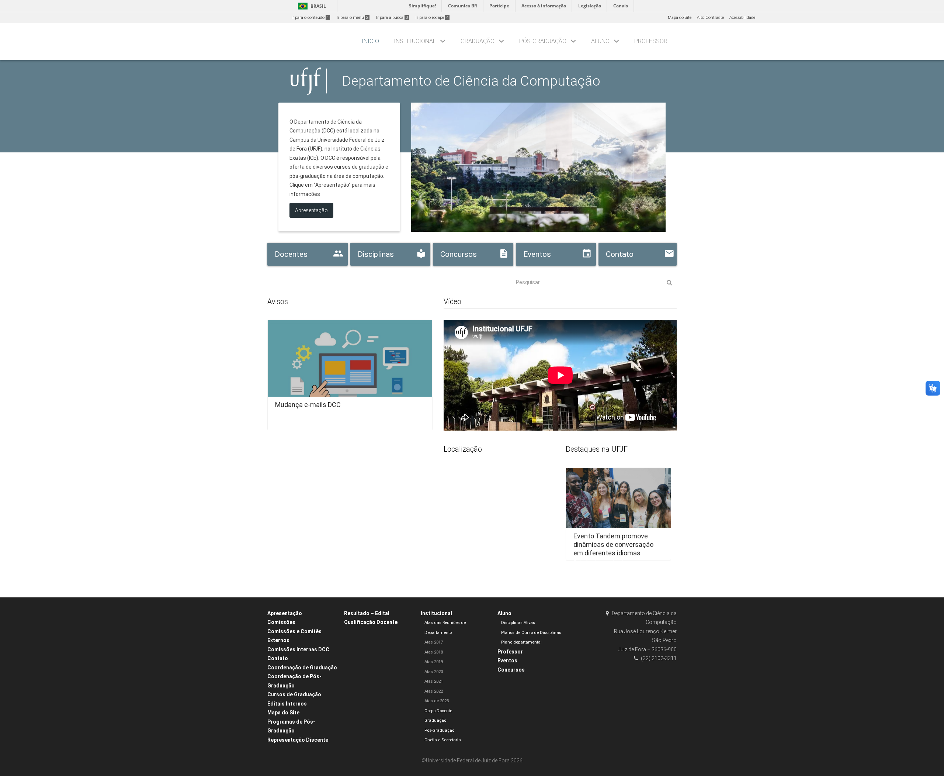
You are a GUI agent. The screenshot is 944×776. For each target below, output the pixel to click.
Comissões (281, 622)
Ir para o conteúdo (310, 17)
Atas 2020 (433, 671)
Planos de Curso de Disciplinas (531, 632)
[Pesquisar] (596, 283)
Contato (277, 658)
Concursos (511, 670)
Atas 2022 (433, 691)
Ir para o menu (352, 17)
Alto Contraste (710, 17)
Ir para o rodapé (432, 17)
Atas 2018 (433, 652)
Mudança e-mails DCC (308, 404)
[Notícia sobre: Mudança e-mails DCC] (350, 372)
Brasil (310, 6)
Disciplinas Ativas (518, 622)
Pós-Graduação (542, 41)
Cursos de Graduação (294, 694)
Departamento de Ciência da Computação (471, 81)
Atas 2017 (433, 642)
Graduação (477, 41)
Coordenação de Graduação (302, 667)
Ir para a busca (392, 17)
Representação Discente (297, 740)
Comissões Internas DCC (298, 649)
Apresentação (284, 613)
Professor (650, 41)
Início (370, 41)
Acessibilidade (742, 17)
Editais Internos (287, 704)
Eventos (507, 660)
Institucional (415, 41)
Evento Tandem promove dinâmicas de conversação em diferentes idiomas (613, 544)
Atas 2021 (433, 681)
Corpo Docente (438, 710)
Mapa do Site (679, 17)
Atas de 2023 (436, 701)
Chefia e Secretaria (442, 740)
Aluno (600, 41)
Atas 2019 (433, 661)
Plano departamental (521, 642)
